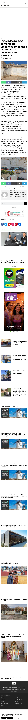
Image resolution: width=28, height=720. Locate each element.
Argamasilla (3, 701)
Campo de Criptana (4, 703)
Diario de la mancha (20, 687)
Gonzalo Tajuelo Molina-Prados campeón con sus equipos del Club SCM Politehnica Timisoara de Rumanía (19, 358)
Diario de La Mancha (18, 699)
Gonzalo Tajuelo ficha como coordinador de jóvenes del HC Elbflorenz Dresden (13, 261)
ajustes (11, 715)
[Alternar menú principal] (25, 3)
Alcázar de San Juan (4, 699)
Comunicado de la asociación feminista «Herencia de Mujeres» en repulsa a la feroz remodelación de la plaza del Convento (20, 392)
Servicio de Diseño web (16, 689)
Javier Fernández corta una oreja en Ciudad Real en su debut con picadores (14, 600)
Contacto (24, 689)
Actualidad (4, 38)
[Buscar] (25, 203)
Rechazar (10, 717)
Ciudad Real (3, 705)
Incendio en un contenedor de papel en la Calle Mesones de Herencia (20, 342)
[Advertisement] (14, 22)
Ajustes (16, 717)
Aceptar (4, 717)
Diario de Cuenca (18, 697)
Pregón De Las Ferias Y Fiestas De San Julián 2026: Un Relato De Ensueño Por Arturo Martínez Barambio (14, 465)
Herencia (16, 701)
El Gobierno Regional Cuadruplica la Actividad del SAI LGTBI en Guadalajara (13, 526)
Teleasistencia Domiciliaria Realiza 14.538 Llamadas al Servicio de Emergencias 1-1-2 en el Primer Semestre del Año (14, 496)
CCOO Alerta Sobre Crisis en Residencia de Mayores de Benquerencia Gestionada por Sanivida (12, 636)
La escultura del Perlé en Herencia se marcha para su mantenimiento (19, 372)
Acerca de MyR (14, 691)
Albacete (2, 697)
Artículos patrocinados (6, 689)
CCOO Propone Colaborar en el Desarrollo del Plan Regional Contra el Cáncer (13, 562)
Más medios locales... (19, 703)
